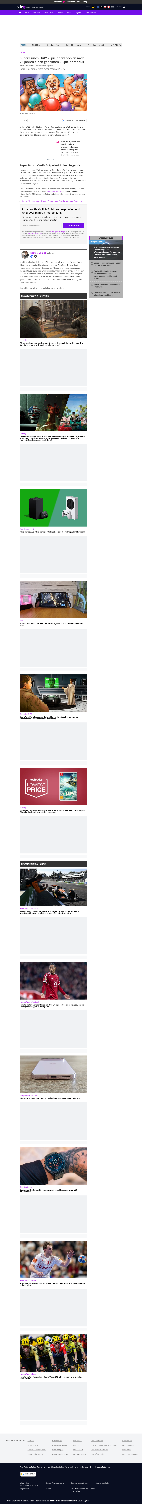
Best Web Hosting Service (37, 1450)
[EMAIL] (36, 256)
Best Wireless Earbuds (99, 1450)
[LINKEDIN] (32, 256)
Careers (48, 1489)
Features (36, 12)
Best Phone (77, 1441)
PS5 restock (91, 12)
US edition (51, 1500)
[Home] (59, 2)
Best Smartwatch (79, 1454)
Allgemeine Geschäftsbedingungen (29, 1484)
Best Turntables (97, 1441)
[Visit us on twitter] (101, 7)
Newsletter (82, 120)
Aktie (25, 120)
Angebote (78, 12)
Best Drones (126, 1450)
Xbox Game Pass (53, 45)
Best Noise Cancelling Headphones (104, 1445)
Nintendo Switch (54, 191)
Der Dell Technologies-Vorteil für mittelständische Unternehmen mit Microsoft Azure (106, 274)
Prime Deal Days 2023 (96, 45)
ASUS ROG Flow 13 (117, 45)
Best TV (76, 1445)
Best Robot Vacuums (130, 1454)
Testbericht (48, 12)
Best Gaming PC (57, 1450)
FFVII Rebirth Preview (73, 45)
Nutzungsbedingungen (58, 232)
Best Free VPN (33, 1445)
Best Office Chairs (97, 1454)
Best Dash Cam (128, 1445)
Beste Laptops (57, 1441)
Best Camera (127, 1441)
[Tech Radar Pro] (73, 2)
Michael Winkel (28, 65)
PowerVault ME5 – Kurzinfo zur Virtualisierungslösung (107, 294)
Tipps (68, 12)
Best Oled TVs (78, 1450)
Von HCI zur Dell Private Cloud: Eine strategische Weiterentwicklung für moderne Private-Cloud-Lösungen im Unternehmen (107, 252)
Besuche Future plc (102, 1467)
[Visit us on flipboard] (108, 7)
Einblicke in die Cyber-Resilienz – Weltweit (107, 285)
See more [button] (50, 159)
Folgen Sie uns (68, 120)
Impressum (24, 1489)
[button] (121, 7)
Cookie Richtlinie (102, 1483)
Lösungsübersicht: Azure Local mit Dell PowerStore (107, 264)
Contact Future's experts (55, 1483)
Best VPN (31, 1441)
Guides (60, 12)
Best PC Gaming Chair (60, 1454)
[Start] (20, 12)
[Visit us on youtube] (105, 7)
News (27, 12)
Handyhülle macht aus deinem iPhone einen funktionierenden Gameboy (52, 201)
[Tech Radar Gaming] (84, 2)
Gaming (22, 52)
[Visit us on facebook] (98, 7)
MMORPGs (36, 45)
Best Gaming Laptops (59, 1445)
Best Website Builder (35, 1454)
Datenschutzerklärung (34, 234)
